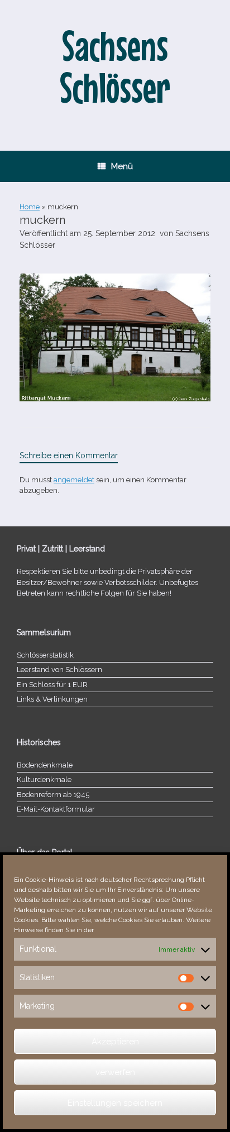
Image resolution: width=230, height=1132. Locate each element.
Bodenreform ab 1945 (53, 794)
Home (30, 207)
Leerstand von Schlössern (59, 669)
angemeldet (74, 480)
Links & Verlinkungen (52, 699)
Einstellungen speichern (115, 1103)
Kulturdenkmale (44, 779)
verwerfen (115, 1072)
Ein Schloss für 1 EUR (52, 684)
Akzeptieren (115, 1042)
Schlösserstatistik (45, 655)
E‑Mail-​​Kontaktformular (56, 809)
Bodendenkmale (45, 765)
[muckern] (115, 399)
